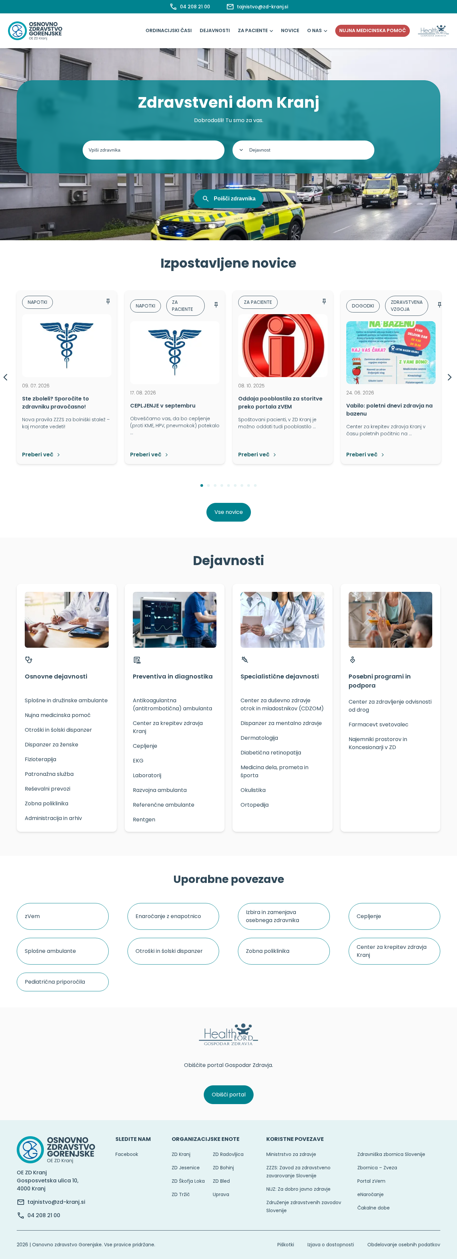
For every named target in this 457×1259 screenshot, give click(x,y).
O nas (314, 30)
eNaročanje (370, 1194)
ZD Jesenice (186, 1167)
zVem (32, 916)
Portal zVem (371, 1181)
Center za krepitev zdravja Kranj (392, 951)
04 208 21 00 (43, 1215)
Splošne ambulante (50, 951)
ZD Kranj (181, 1154)
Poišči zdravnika (235, 198)
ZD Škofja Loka (188, 1181)
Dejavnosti (215, 30)
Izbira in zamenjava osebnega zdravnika (272, 916)
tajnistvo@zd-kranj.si (56, 1202)
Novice (290, 30)
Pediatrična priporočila (55, 982)
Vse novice (228, 512)
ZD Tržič (181, 1194)
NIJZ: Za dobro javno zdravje (298, 1189)
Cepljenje (369, 916)
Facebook (126, 1154)
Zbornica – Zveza (377, 1167)
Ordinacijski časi (169, 30)
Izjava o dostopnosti (330, 1244)
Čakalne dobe (373, 1207)
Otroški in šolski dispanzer (169, 951)
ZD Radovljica (228, 1154)
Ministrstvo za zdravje (291, 1154)
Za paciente (253, 30)
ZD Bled (221, 1181)
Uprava (221, 1194)
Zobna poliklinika (267, 951)
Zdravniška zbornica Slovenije (391, 1154)
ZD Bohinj (223, 1167)
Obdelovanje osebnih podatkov (403, 1244)
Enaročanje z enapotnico (168, 916)
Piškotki (285, 1244)
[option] (67, 377)
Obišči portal (229, 1094)
